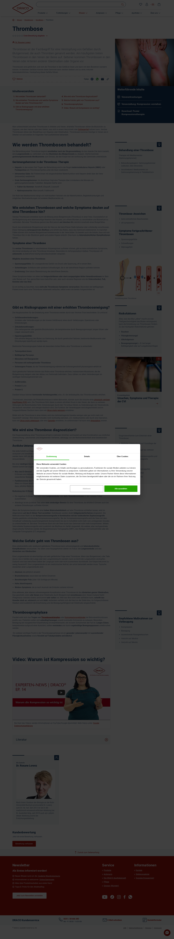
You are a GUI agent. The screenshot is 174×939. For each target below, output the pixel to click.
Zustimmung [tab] (51, 456)
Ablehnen (87, 489)
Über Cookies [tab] (122, 456)
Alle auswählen (121, 489)
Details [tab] (87, 456)
